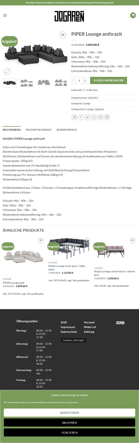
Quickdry (99, 109)
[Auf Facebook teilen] (81, 117)
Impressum (68, 327)
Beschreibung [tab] (12, 129)
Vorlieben (69, 432)
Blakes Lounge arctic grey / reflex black (67, 267)
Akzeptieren (69, 412)
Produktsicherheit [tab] (39, 129)
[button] (5, 15)
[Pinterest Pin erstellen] (101, 117)
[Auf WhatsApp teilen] (74, 117)
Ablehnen (69, 422)
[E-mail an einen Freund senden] (94, 117)
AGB (64, 322)
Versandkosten (35, 293)
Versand (89, 322)
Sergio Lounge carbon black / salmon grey (114, 273)
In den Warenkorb (108, 80)
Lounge (86, 103)
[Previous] (8, 53)
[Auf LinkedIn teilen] (107, 117)
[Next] (62, 53)
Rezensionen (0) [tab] (67, 129)
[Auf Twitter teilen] (88, 117)
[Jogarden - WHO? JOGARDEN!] (69, 15)
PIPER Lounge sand (13, 282)
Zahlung (89, 331)
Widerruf (90, 327)
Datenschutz (69, 331)
